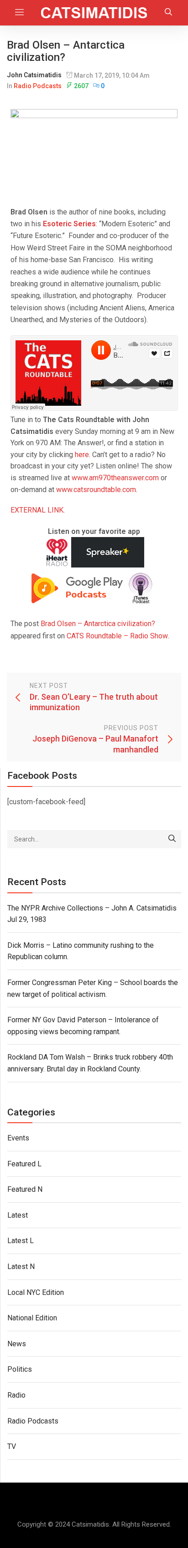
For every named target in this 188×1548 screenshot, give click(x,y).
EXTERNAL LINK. (37, 510)
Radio (16, 1395)
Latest (17, 1215)
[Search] (172, 839)
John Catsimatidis (34, 75)
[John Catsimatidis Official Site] (93, 13)
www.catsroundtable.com (96, 489)
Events (18, 1138)
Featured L (24, 1164)
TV (11, 1446)
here (82, 454)
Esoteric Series (68, 223)
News (16, 1343)
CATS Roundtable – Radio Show (117, 636)
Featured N (24, 1189)
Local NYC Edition (35, 1292)
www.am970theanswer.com (115, 477)
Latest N (21, 1266)
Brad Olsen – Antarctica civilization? (98, 623)
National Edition (32, 1318)
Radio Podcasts (38, 86)
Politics (19, 1369)
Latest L (20, 1240)
